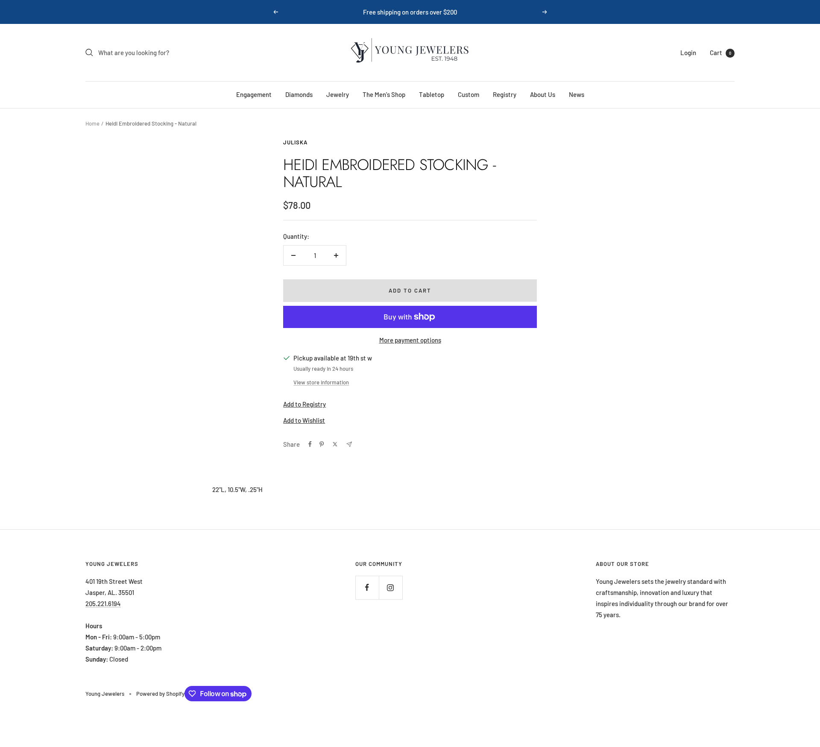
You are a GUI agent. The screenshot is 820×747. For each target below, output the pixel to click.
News (576, 94)
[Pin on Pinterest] (321, 444)
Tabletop (431, 94)
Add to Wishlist (304, 420)
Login (688, 52)
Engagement (254, 94)
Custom (468, 94)
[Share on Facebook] (310, 444)
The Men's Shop (384, 94)
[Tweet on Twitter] (335, 444)
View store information (321, 382)
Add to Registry (304, 404)
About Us (542, 94)
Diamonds (299, 94)
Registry (504, 94)
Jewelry (337, 94)
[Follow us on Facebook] (367, 587)
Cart (720, 52)
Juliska (295, 142)
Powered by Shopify (160, 693)
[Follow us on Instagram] (390, 587)
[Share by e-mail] (349, 444)
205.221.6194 (103, 603)
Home (92, 123)
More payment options (410, 340)
